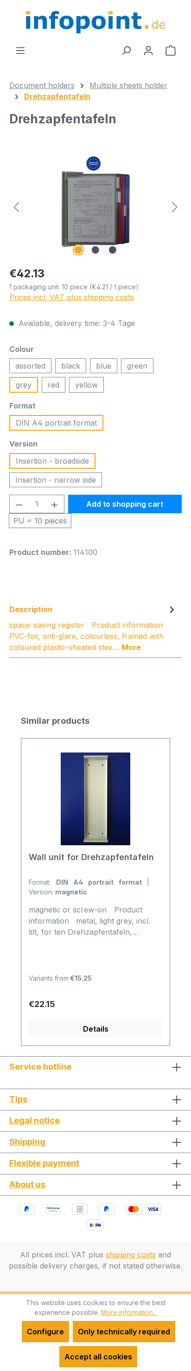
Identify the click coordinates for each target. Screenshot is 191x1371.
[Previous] (16, 206)
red (53, 384)
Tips (18, 1099)
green (137, 365)
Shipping (27, 1142)
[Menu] (20, 50)
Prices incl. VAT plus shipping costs (71, 297)
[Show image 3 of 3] (112, 250)
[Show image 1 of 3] (78, 250)
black (70, 365)
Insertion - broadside (52, 461)
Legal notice (34, 1120)
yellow (86, 384)
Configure (45, 1331)
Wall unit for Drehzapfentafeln (91, 857)
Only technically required (124, 1331)
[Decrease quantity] (19, 504)
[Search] (126, 50)
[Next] (175, 206)
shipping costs (131, 1254)
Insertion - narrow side (55, 480)
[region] (95, 206)
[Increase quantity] (54, 504)
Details (95, 1028)
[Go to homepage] (95, 22)
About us (27, 1184)
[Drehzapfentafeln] (95, 206)
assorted (30, 365)
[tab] (93, 627)
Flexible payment (44, 1163)
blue (103, 365)
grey (24, 384)
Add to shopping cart (124, 504)
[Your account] (148, 50)
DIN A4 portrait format (56, 422)
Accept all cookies (98, 1356)
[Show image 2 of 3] (95, 250)
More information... (129, 1312)
